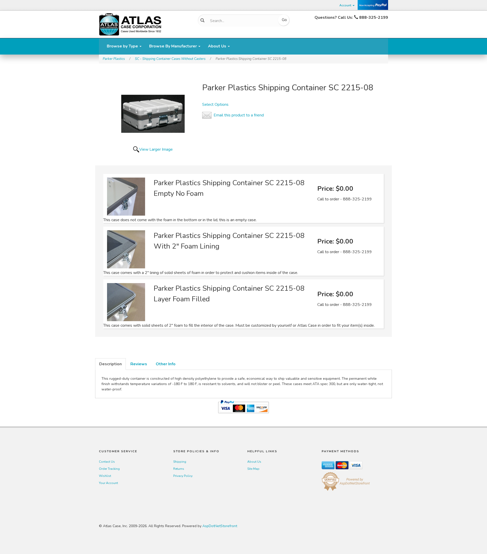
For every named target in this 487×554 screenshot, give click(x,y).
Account (345, 5)
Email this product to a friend (239, 115)
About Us (217, 46)
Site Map (253, 469)
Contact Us (107, 462)
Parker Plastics (114, 59)
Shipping (179, 462)
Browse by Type (123, 46)
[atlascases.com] (130, 24)
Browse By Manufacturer (173, 46)
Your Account (108, 483)
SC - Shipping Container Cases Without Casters (170, 59)
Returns (178, 469)
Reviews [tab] (138, 364)
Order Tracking (109, 469)
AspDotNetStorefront (219, 526)
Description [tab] (110, 364)
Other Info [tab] (166, 364)
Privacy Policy (183, 476)
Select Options (215, 104)
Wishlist (105, 476)
